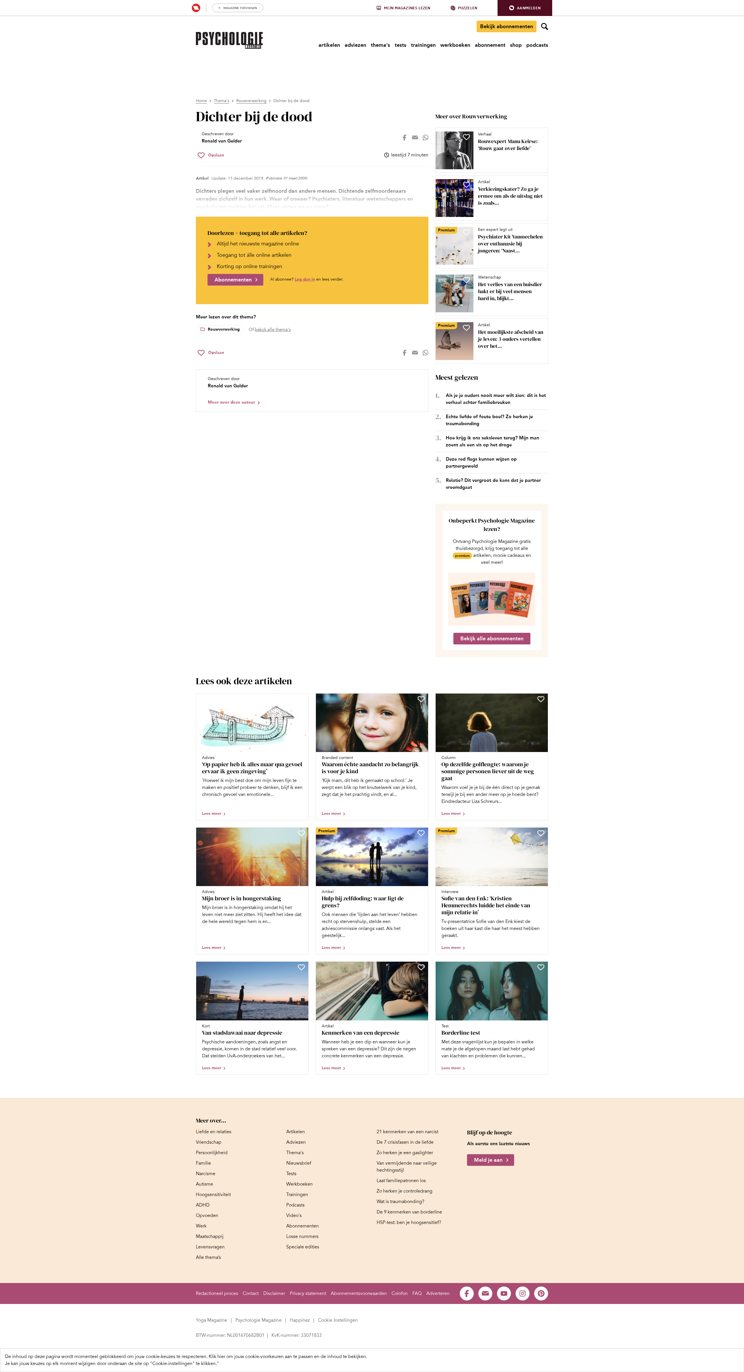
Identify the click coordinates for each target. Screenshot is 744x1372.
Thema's (221, 100)
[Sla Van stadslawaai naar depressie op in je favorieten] (301, 967)
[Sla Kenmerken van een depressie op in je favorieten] (421, 967)
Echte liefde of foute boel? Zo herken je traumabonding (489, 420)
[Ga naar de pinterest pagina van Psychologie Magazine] (541, 1293)
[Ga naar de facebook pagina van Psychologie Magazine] (467, 1293)
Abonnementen (233, 280)
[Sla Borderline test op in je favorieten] (541, 967)
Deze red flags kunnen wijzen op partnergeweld (481, 462)
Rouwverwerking (251, 100)
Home (201, 100)
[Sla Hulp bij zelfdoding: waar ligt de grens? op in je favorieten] (421, 833)
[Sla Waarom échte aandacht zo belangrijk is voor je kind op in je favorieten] (421, 699)
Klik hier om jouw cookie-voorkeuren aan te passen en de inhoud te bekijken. (288, 1356)
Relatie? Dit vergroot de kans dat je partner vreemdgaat (493, 483)
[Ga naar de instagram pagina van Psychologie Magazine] (523, 1293)
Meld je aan (488, 1160)
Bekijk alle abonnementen (491, 638)
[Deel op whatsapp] (425, 137)
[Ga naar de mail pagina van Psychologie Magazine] (485, 1293)
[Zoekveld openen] (544, 26)
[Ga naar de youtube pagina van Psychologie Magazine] (504, 1293)
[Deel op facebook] (404, 137)
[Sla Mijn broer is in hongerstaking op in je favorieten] (301, 833)
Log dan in (305, 279)
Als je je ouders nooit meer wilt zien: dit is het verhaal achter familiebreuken (496, 399)
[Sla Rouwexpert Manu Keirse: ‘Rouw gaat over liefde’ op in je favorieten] (466, 137)
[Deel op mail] (415, 137)
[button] (525, 8)
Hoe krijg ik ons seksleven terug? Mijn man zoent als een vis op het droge (492, 441)
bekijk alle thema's (273, 329)
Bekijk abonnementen (506, 26)
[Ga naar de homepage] (229, 40)
